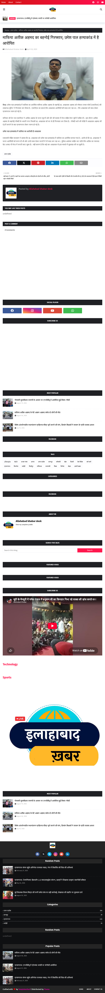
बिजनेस (16, 466)
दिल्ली (72, 462)
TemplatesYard (24, 989)
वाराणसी (48, 466)
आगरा (32, 462)
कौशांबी (58, 462)
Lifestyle (7, 462)
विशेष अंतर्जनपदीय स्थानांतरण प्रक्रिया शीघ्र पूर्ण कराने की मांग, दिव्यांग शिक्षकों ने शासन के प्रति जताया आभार (54, 425)
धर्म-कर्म (89, 462)
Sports (7, 677)
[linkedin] (67, 854)
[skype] (49, 854)
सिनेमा (62, 466)
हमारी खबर (78, 466)
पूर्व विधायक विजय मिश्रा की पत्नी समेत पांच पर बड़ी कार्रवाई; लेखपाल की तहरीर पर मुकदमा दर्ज (48, 892)
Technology (10, 664)
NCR (15, 462)
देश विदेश (80, 462)
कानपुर (50, 462)
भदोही (23, 466)
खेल (65, 462)
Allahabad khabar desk (14, 49)
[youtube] (102, 2)
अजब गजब (24, 462)
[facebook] (93, 2)
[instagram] (97, 2)
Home (3, 2)
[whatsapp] (72, 310)
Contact (18, 2)
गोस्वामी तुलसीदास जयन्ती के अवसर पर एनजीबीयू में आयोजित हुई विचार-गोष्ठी (42, 400)
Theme (46, 989)
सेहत (69, 466)
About (10, 2)
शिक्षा (55, 466)
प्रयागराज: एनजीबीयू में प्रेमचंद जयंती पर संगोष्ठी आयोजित (36, 18)
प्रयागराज (7, 466)
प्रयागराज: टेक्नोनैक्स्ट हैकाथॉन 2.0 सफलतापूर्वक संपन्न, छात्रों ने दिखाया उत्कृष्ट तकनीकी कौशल (50, 880)
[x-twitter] (43, 854)
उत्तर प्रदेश (14, 30)
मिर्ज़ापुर (31, 466)
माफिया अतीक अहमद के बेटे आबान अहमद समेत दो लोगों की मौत (37, 412)
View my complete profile (24, 525)
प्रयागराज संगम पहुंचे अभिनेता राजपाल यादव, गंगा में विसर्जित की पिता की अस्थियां (44, 867)
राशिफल (39, 466)
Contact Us (98, 989)
